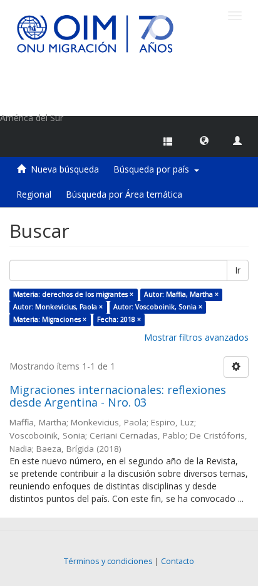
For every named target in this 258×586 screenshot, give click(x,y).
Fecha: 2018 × (119, 319)
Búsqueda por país (153, 169)
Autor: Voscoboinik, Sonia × (157, 306)
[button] (204, 140)
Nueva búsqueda (65, 169)
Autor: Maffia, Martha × (181, 294)
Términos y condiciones (108, 561)
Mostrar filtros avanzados (196, 337)
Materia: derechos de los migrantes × (73, 294)
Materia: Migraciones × (49, 319)
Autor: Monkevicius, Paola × (58, 306)
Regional (33, 194)
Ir (237, 270)
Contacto (177, 561)
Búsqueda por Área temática (124, 194)
